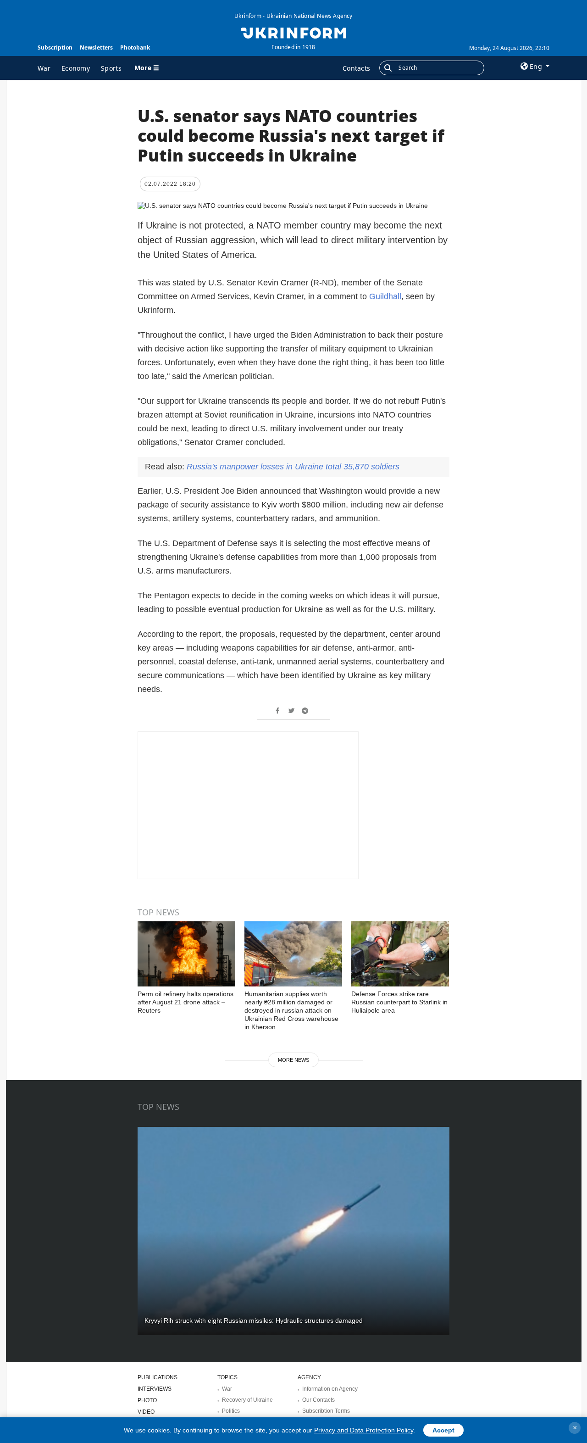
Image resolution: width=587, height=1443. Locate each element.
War (44, 68)
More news (293, 1060)
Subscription (55, 47)
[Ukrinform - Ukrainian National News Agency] (293, 32)
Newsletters (96, 47)
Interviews (155, 1389)
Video (146, 1412)
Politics (231, 1411)
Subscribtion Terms (326, 1411)
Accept (443, 1430)
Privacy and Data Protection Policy (363, 1430)
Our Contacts (318, 1400)
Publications (157, 1377)
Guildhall (385, 296)
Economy (75, 68)
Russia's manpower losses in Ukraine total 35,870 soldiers (293, 466)
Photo (147, 1400)
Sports (111, 68)
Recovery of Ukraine (247, 1400)
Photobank (135, 47)
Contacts (356, 68)
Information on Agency (330, 1389)
